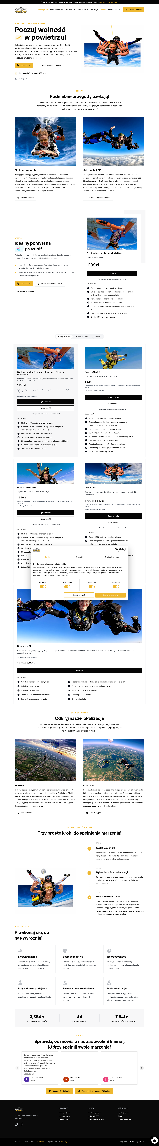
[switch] (67, 586)
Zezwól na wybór (79, 595)
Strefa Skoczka (82, 10)
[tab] (64, 337)
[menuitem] (117, 9)
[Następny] (142, 1068)
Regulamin (124, 1142)
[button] (112, 234)
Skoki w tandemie (56, 10)
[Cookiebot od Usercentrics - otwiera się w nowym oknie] (116, 549)
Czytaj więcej (29, 1074)
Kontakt (110, 10)
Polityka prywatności (137, 1142)
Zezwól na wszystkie (110, 595)
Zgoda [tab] (47, 557)
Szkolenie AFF (70, 10)
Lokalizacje (94, 10)
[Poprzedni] (17, 1068)
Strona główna (43, 10)
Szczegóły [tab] (80, 557)
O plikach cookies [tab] (112, 557)
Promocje (103, 10)
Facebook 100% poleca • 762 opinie (96, 1091)
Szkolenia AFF (92, 170)
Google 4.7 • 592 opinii (61, 1091)
